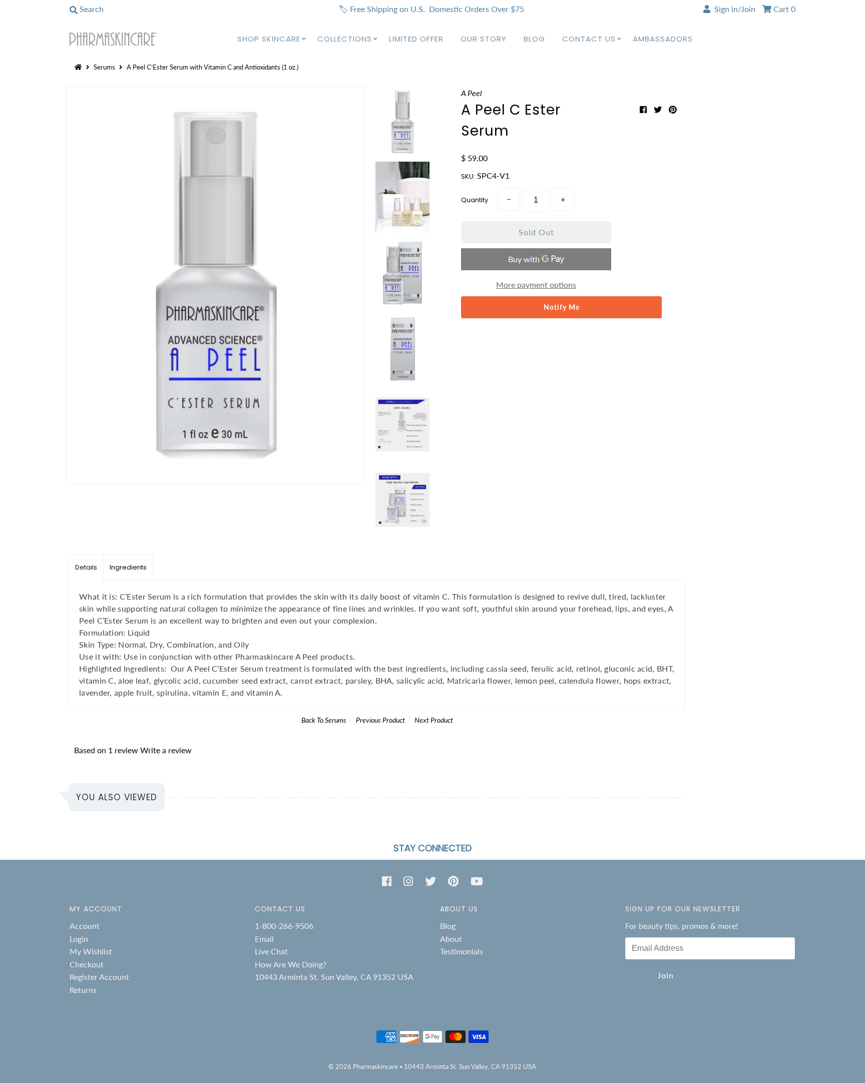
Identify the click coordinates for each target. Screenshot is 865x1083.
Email (264, 938)
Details (86, 567)
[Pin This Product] (673, 109)
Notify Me (562, 307)
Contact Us (589, 39)
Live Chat (271, 951)
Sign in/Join (732, 9)
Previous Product (380, 720)
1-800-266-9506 (284, 925)
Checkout (87, 964)
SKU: (468, 176)
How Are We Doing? (290, 964)
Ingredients (128, 567)
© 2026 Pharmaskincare (363, 1066)
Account (85, 925)
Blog (534, 39)
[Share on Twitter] (659, 109)
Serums (104, 67)
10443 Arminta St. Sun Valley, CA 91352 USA (334, 976)
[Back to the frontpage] (80, 67)
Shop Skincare (268, 39)
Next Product (433, 720)
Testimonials (461, 951)
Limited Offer (416, 39)
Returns (83, 989)
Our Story (484, 39)
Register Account (99, 976)
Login (79, 938)
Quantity (474, 200)
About (451, 938)
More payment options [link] (536, 284)
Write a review (166, 750)
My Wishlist (91, 951)
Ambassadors (663, 39)
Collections (344, 39)
